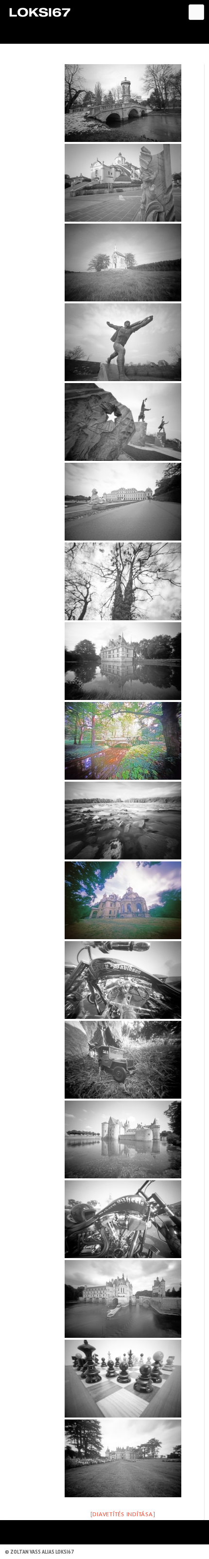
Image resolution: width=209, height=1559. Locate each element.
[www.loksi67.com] (39, 12)
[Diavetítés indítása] (123, 1514)
